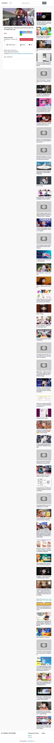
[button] (44, 3)
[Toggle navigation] (11, 3)
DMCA (30, 735)
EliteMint (5, 3)
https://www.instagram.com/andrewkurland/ (21, 53)
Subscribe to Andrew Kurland (27, 39)
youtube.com (30, 741)
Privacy (30, 737)
